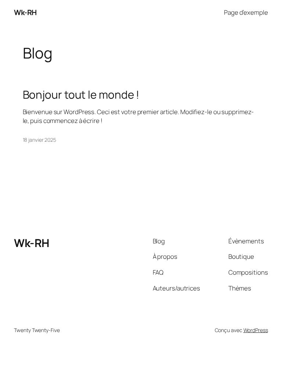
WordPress (255, 330)
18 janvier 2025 (40, 139)
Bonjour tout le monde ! (81, 94)
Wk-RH (25, 12)
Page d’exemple (246, 12)
